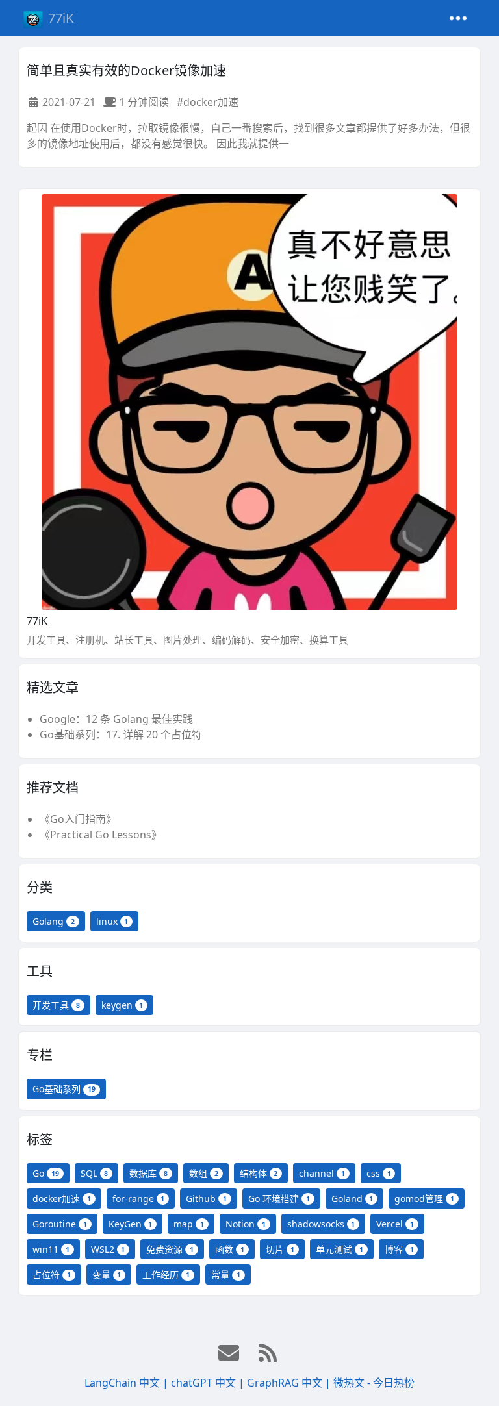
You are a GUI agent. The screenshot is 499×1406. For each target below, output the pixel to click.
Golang (53, 921)
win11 (51, 1249)
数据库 (148, 1173)
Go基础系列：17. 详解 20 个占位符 (121, 734)
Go (45, 1173)
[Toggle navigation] (458, 18)
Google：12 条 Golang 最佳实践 (116, 719)
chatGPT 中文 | (209, 1382)
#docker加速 (207, 102)
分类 (40, 887)
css (378, 1173)
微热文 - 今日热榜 (374, 1382)
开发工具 (56, 1005)
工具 (40, 971)
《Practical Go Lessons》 (101, 834)
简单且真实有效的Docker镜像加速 (126, 70)
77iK (60, 18)
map (188, 1224)
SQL (95, 1173)
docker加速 (61, 1198)
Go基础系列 (64, 1089)
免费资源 (170, 1249)
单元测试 (339, 1249)
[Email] (230, 1353)
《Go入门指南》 (78, 819)
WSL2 (108, 1249)
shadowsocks (321, 1224)
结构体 (259, 1173)
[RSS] (269, 1353)
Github (206, 1198)
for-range (138, 1198)
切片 (280, 1249)
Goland (352, 1198)
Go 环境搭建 (279, 1198)
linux (112, 921)
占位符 (51, 1274)
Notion (245, 1224)
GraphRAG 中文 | (290, 1382)
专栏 (40, 1055)
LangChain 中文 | (127, 1382)
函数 (229, 1249)
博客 (399, 1249)
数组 (203, 1173)
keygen (122, 1005)
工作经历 (166, 1274)
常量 (225, 1274)
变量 (107, 1274)
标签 (40, 1139)
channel (322, 1173)
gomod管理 (424, 1198)
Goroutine (59, 1224)
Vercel (395, 1224)
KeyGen (131, 1224)
